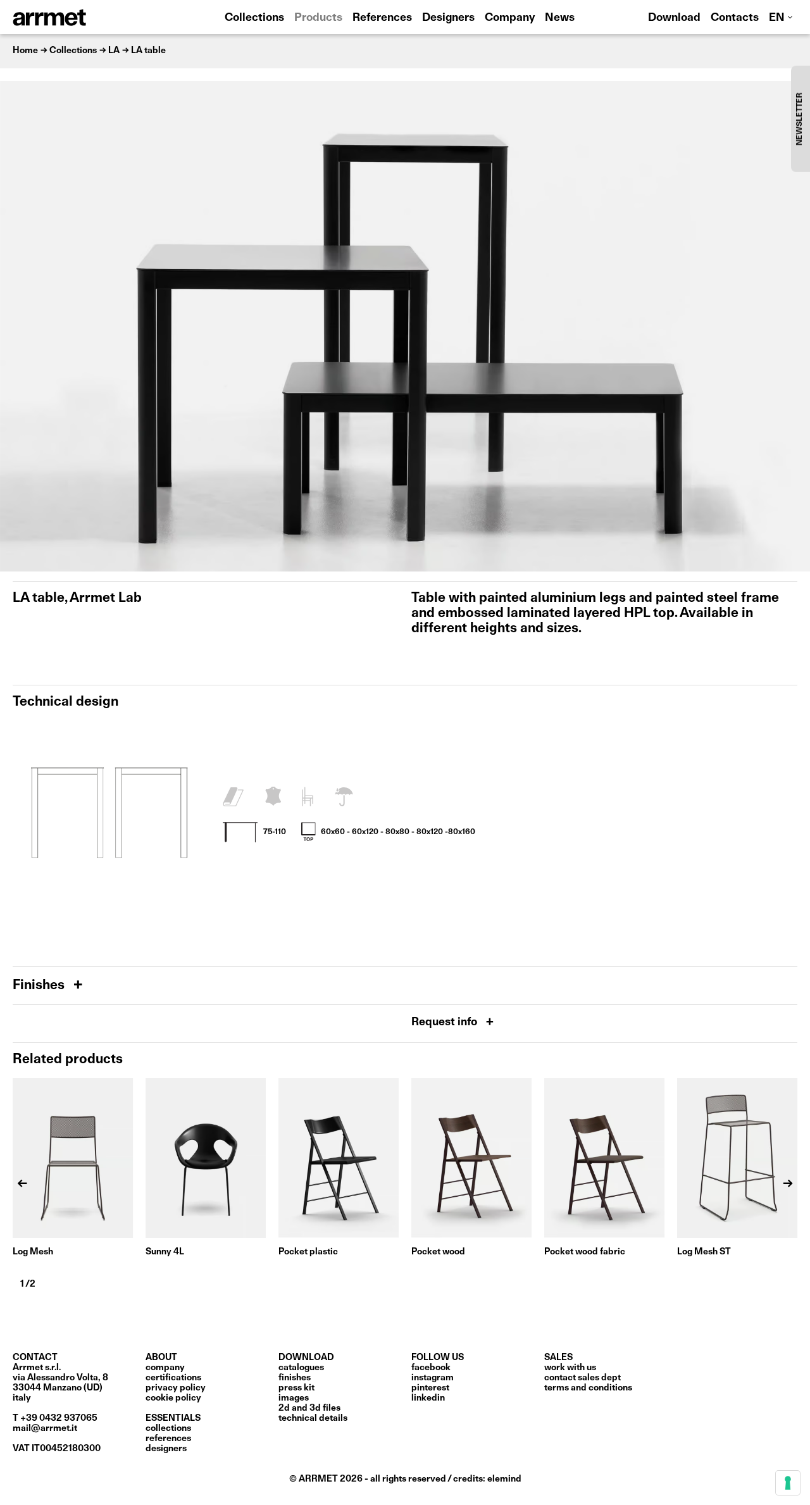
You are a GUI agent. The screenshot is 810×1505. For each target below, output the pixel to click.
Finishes (40, 985)
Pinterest (430, 1387)
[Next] (794, 326)
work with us (570, 1367)
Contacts (735, 18)
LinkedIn (428, 1398)
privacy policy (176, 1387)
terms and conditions (588, 1387)
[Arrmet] (84, 17)
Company (510, 18)
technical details (312, 1418)
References (382, 18)
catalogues (301, 1367)
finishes (294, 1377)
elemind (504, 1479)
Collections (254, 18)
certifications (173, 1377)
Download (674, 18)
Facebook (431, 1367)
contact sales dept (582, 1377)
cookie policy (173, 1398)
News (560, 18)
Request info (445, 1022)
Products (318, 18)
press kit (296, 1387)
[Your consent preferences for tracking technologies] (788, 1483)
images (293, 1398)
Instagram (432, 1377)
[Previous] (16, 326)
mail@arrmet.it (45, 1428)
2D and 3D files (309, 1408)
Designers (448, 18)
